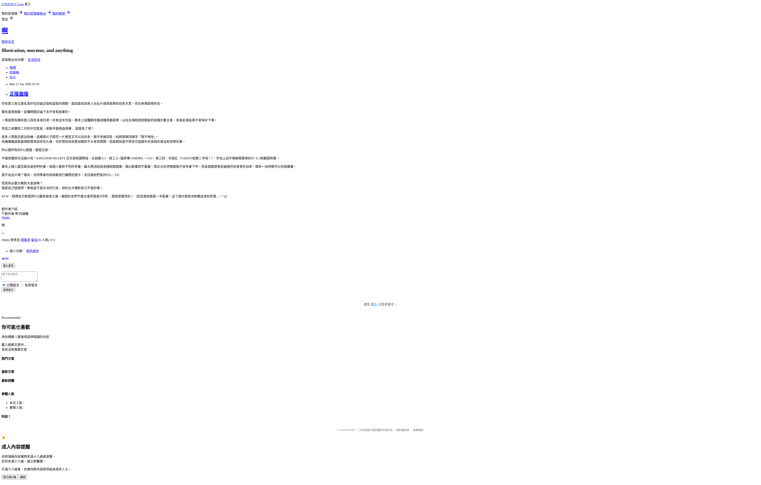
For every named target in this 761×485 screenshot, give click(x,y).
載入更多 (8, 265)
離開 (22, 477)
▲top (5, 258)
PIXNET (350, 430)
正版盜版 (19, 94)
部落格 (14, 72)
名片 (13, 77)
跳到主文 (8, 41)
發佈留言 (8, 289)
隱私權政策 (402, 430)
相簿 (13, 67)
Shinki (6, 217)
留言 (34, 240)
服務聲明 (418, 430)
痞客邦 (25, 240)
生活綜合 (34, 59)
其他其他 (32, 251)
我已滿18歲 (9, 477)
